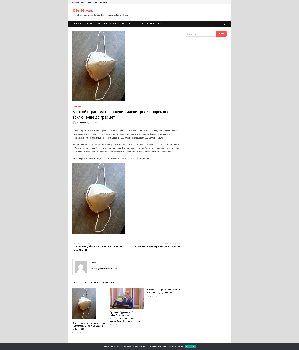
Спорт (113, 24)
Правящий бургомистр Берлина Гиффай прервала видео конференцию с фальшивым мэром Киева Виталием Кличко (125, 316)
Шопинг (151, 24)
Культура (126, 24)
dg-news (83, 123)
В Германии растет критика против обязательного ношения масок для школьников (89, 326)
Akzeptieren (190, 346)
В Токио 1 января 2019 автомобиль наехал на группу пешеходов (164, 291)
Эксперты (102, 24)
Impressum (104, 2)
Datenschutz (93, 2)
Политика (79, 24)
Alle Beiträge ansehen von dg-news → (104, 268)
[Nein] (296, 346)
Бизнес (90, 24)
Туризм (140, 24)
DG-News (82, 10)
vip (159, 24)
